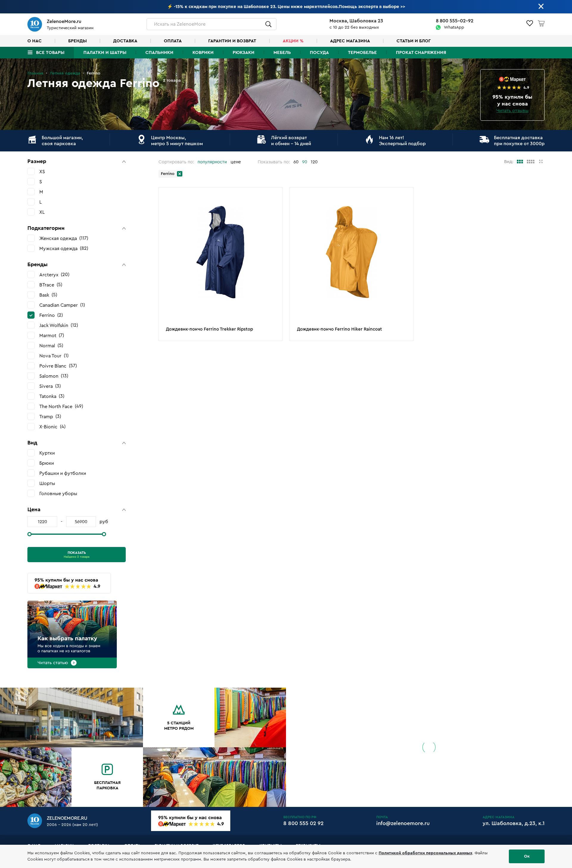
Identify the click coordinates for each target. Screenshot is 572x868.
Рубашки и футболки (62, 473)
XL (42, 212)
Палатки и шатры (104, 52)
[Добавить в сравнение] (274, 205)
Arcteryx (53, 274)
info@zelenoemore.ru (403, 823)
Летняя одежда (65, 73)
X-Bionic (51, 426)
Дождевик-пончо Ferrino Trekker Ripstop (209, 329)
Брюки (46, 463)
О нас (34, 41)
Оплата (173, 41)
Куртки (47, 453)
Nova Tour (53, 355)
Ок (527, 856)
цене (236, 162)
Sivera (49, 386)
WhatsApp (454, 27)
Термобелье (362, 52)
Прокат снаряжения (421, 52)
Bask (47, 294)
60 (296, 162)
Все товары (50, 52)
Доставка (125, 41)
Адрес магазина (350, 41)
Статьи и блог (414, 41)
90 (304, 162)
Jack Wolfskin (58, 325)
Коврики (203, 52)
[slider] (29, 534)
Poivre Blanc (57, 365)
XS (42, 171)
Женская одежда (63, 238)
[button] (76, 161)
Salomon (53, 376)
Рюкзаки (243, 52)
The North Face (60, 406)
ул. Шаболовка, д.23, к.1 (514, 823)
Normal (50, 345)
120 (314, 162)
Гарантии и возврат (232, 41)
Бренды (77, 41)
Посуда (319, 52)
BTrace (50, 284)
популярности (212, 162)
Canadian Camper (61, 305)
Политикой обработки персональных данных (425, 853)
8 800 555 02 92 (303, 823)
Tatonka (51, 396)
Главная (35, 73)
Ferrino (50, 315)
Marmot (51, 335)
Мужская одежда (63, 248)
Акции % (293, 41)
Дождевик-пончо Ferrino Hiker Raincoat (339, 329)
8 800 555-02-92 (454, 20)
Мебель (282, 52)
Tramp (49, 416)
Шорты (47, 483)
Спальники (159, 52)
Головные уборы (58, 493)
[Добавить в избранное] (274, 196)
